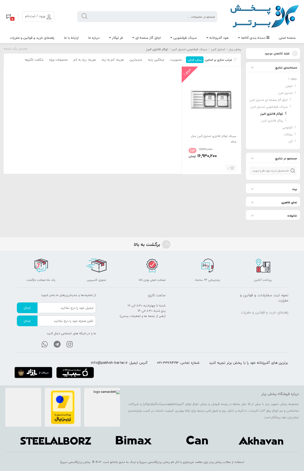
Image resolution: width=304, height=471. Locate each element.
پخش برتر (235, 49)
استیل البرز (218, 49)
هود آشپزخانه (218, 38)
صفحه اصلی (287, 38)
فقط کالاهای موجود (277, 53)
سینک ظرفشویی (185, 38)
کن (291, 141)
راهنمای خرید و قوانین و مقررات (32, 38)
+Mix (293, 79)
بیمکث (288, 134)
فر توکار (117, 38)
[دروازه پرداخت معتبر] (63, 407)
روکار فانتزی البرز (272, 120)
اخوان (289, 86)
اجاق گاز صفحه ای (148, 38)
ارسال (27, 307)
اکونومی (287, 127)
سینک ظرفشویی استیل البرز (189, 49)
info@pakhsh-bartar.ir (109, 362)
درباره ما (94, 38)
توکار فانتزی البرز (271, 113)
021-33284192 (168, 362)
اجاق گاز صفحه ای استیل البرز (268, 99)
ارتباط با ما (71, 38)
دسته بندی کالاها (253, 38)
